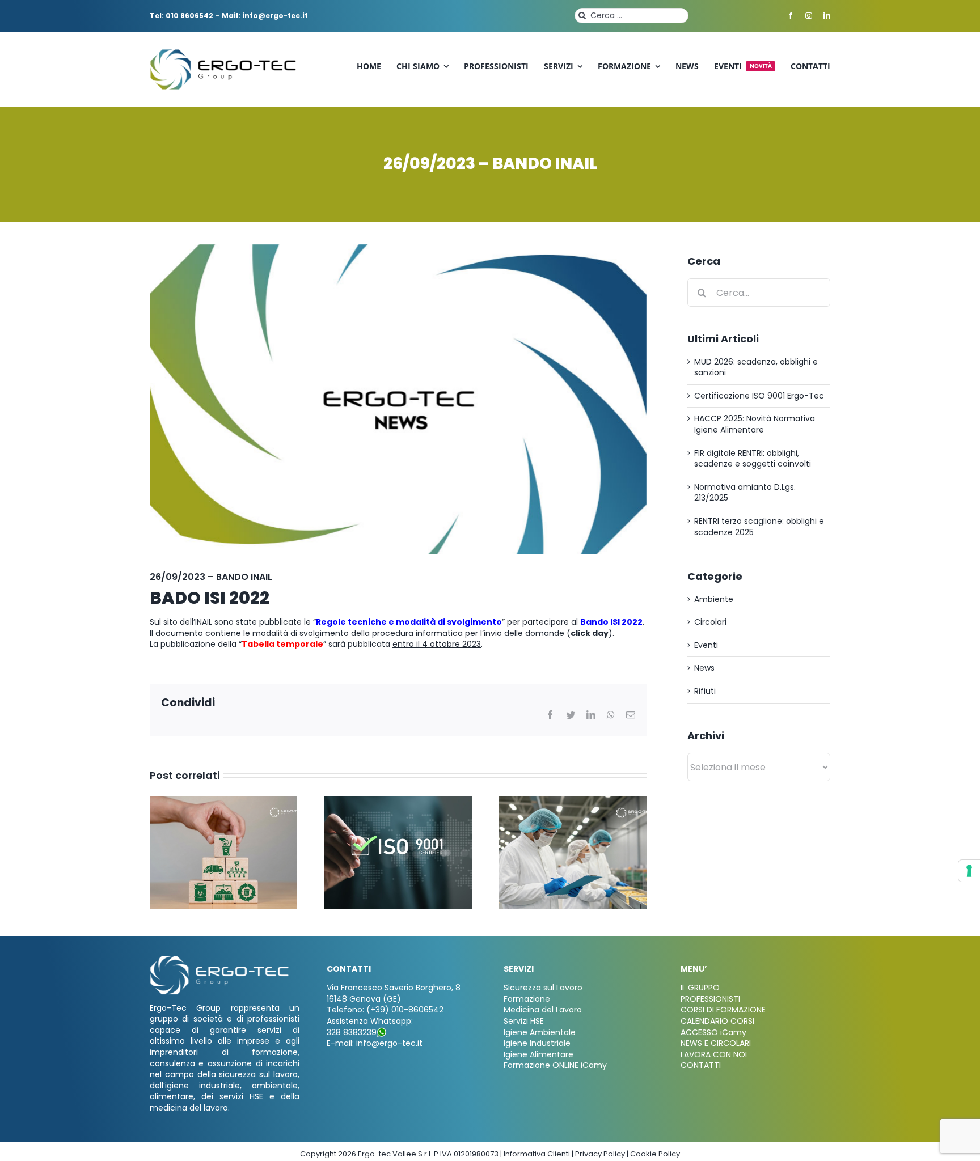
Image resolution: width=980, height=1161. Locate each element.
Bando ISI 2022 (611, 622)
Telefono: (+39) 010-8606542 (385, 1009)
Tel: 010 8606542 (181, 15)
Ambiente (713, 599)
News (704, 668)
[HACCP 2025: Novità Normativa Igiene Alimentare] (573, 801)
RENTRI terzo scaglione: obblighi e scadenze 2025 (759, 526)
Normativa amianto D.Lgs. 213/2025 (745, 492)
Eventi (706, 645)
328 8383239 (352, 1032)
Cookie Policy (655, 1154)
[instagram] (808, 15)
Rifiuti (705, 691)
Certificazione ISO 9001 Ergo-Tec (759, 395)
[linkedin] (826, 15)
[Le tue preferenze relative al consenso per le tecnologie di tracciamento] (969, 871)
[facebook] (790, 15)
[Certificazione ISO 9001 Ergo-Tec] (398, 801)
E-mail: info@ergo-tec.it (375, 1043)
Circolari (710, 622)
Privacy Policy (600, 1154)
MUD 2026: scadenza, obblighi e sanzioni (756, 367)
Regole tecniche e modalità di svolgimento (409, 622)
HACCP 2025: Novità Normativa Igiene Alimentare (754, 424)
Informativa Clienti (537, 1154)
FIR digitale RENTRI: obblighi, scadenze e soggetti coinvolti (752, 458)
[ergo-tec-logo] (224, 52)
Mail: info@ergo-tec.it (265, 15)
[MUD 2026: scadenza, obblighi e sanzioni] (223, 801)
